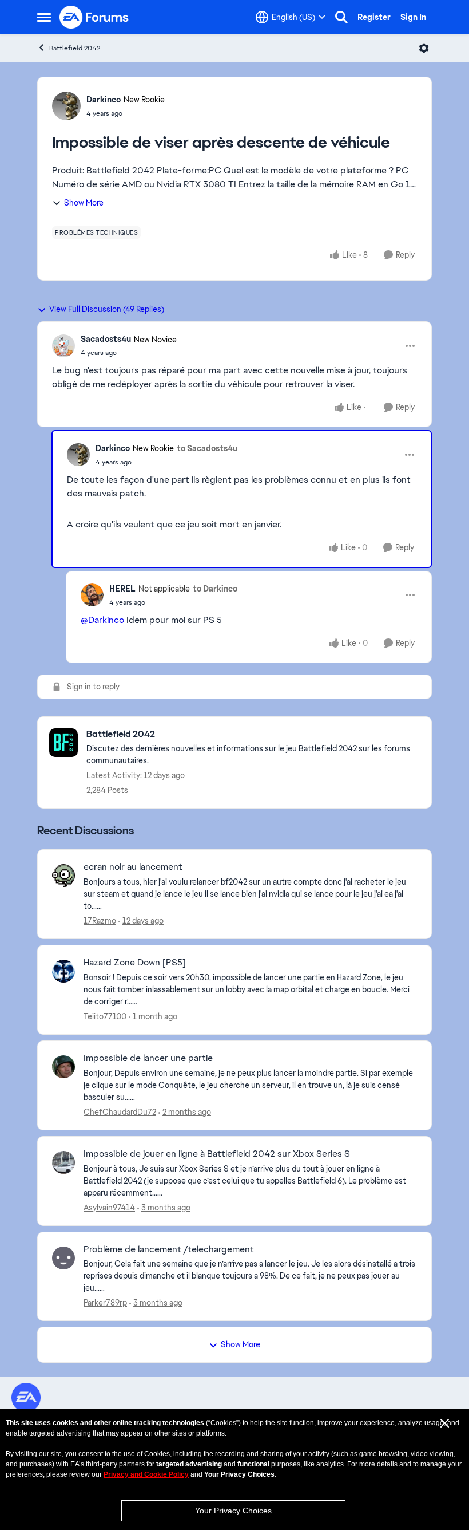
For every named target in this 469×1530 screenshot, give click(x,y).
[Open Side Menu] (44, 17)
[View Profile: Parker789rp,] (63, 1258)
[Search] (341, 17)
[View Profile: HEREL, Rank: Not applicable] (92, 594)
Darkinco (103, 99)
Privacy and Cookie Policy (146, 1474)
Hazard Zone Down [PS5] (135, 962)
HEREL (122, 588)
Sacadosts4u (106, 339)
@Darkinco (102, 620)
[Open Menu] (424, 48)
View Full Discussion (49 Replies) (106, 309)
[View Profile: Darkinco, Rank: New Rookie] (66, 106)
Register (374, 17)
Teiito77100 (105, 1016)
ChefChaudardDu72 (120, 1112)
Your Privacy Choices (233, 1510)
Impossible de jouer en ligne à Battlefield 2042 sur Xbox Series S (217, 1154)
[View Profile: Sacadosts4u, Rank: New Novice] (63, 345)
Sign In (413, 17)
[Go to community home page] (94, 17)
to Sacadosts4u (207, 448)
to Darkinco (215, 588)
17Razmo (100, 921)
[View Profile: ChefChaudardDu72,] (63, 1066)
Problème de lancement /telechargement (169, 1249)
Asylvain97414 (109, 1207)
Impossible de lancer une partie (148, 1058)
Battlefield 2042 (74, 48)
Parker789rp (105, 1303)
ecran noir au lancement (133, 867)
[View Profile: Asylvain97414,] (63, 1162)
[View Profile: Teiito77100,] (63, 971)
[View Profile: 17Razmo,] (63, 875)
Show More (84, 203)
